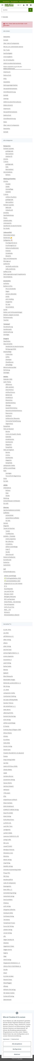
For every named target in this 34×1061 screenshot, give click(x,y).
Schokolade (9, 253)
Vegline (5, 953)
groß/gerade (9, 151)
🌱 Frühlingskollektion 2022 (12, 578)
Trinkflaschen (10, 533)
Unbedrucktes (7, 220)
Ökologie (8, 405)
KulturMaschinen (8, 819)
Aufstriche (6, 264)
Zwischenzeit (10, 554)
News (5, 122)
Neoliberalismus (11, 403)
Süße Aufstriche (10, 269)
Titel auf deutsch (8, 429)
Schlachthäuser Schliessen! (11, 501)
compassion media (9, 465)
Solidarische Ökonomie (13, 418)
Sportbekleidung (8, 215)
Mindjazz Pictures (8, 849)
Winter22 (7, 612)
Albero (5, 643)
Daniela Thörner (8, 703)
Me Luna (6, 843)
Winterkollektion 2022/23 (11, 615)
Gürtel (5, 309)
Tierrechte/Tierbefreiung (13, 421)
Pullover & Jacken (8, 148)
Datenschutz (15, 1039)
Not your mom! (8, 594)
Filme (5, 478)
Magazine (9, 444)
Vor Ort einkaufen (8, 60)
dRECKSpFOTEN (8, 713)
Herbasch (6, 789)
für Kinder (6, 228)
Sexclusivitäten (8, 899)
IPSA (4, 796)
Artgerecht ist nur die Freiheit (13, 583)
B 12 (5, 586)
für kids (8, 304)
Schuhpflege (9, 189)
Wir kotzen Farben (9, 993)
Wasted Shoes (7, 979)
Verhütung (6, 370)
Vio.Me (8, 552)
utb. (4, 936)
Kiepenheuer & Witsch (10, 799)
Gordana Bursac (8, 776)
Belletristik (9, 395)
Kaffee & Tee (7, 271)
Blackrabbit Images (9, 679)
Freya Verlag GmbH (9, 759)
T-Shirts (5, 161)
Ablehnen (17, 1054)
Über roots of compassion (11, 43)
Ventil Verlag (7, 959)
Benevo (5, 669)
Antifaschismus (10, 392)
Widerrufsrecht (8, 105)
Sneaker (8, 184)
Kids (7, 167)
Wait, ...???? (7, 609)
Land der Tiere (7, 826)
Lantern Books (7, 833)
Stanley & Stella (8, 913)
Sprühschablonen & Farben (11, 510)
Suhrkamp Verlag (8, 916)
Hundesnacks (7, 329)
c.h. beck (6, 689)
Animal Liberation (11, 294)
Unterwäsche (7, 223)
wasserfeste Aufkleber (12, 518)
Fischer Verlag (7, 746)
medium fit (9, 156)
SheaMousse (9, 362)
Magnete (6, 526)
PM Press (6, 876)
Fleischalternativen (9, 235)
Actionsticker (9, 515)
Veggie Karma (7, 949)
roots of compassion (9, 883)
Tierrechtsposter (9, 604)
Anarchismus (10, 389)
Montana (6, 856)
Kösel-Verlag (7, 816)
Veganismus (9, 423)
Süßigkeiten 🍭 (8, 240)
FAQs (5, 78)
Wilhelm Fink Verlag (9, 989)
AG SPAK (6, 633)
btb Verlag (6, 686)
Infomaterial (7, 488)
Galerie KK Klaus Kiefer (10, 766)
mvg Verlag (6, 863)
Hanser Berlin (7, 783)
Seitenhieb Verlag (8, 896)
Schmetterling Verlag (9, 893)
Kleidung (6, 498)
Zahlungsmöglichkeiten (10, 85)
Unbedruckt (9, 210)
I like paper (6, 793)
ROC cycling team (9, 599)
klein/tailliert (9, 154)
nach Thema (7, 382)
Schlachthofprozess (9, 571)
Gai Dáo (5, 763)
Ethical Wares (7, 733)
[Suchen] (30, 10)
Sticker (8, 495)
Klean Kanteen (7, 803)
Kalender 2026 (7, 379)
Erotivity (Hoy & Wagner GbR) (12, 729)
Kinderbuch (9, 397)
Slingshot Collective (9, 909)
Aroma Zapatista (11, 539)
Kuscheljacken (8, 589)
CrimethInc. (9, 544)
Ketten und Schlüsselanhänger (12, 312)
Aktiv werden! (10, 387)
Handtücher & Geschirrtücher (12, 226)
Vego (4, 956)
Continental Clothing (9, 696)
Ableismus (9, 384)
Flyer (4, 470)
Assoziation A (7, 659)
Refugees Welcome (10, 596)
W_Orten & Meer (8, 976)
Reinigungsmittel (11, 349)
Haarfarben (6, 341)
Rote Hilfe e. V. (7, 889)
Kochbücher (9, 442)
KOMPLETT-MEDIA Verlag (11, 809)
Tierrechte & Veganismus (13, 476)
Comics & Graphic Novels (13, 434)
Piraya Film (6, 873)
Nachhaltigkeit (7, 53)
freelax (5, 756)
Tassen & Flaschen (9, 528)
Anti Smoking (10, 299)
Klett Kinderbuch (8, 806)
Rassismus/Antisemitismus (14, 410)
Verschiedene (10, 307)
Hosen (5, 218)
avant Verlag (7, 663)
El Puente (6, 726)
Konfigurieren (17, 1049)
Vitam (5, 973)
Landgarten (6, 829)
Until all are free (9, 607)
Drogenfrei (9, 302)
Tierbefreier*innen (9, 923)
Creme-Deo (9, 354)
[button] (23, 5)
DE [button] (18, 5)
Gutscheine (6, 565)
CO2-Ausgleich (7, 56)
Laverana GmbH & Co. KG (11, 836)
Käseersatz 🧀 (7, 237)
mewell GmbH (7, 846)
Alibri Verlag (7, 646)
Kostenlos (6, 562)
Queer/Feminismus (11, 408)
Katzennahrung (8, 332)
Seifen (7, 357)
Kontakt (5, 40)
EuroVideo (6, 739)
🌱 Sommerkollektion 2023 (12, 581)
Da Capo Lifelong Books (10, 699)
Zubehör (8, 192)
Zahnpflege (9, 365)
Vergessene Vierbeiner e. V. (11, 963)
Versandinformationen (10, 88)
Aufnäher (6, 283)
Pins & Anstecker (11, 289)
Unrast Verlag (7, 933)
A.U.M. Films (7, 629)
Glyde (5, 773)
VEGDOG (6, 943)
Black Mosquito (8, 676)
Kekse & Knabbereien (12, 248)
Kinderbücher (10, 439)
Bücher (8, 431)
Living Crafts (7, 839)
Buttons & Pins (7, 286)
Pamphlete (6, 426)
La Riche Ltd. (7, 823)
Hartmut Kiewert (8, 786)
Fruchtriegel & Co (11, 245)
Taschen (6, 320)
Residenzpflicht (8, 879)
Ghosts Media (7, 769)
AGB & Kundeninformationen (12, 63)
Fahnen (5, 523)
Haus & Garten (7, 344)
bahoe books (7, 666)
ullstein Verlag (7, 929)
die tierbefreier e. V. (9, 706)
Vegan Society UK (8, 939)
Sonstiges (6, 334)
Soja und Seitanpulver (10, 258)
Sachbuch (9, 416)
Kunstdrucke (7, 560)
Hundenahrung (8, 327)
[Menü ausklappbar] (2, 4)
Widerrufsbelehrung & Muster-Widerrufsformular (12, 67)
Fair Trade (6, 50)
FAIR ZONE (6, 743)
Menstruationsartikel (9, 367)
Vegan (7, 291)
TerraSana (6, 919)
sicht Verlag (7, 906)
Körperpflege (7, 351)
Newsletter (6, 36)
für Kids (5, 503)
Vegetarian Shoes (8, 946)
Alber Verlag (7, 639)
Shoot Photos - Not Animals (12, 602)
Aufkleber (6, 513)
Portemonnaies (8, 317)
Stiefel (7, 186)
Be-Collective (9, 541)
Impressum (6, 1039)
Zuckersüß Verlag (8, 996)
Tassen (8, 531)
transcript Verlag (8, 926)
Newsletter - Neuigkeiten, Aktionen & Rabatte (17, 1)
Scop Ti (8, 549)
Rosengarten (7, 886)
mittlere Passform (11, 197)
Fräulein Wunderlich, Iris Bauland (13, 753)
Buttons (8, 174)
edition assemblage (9, 468)
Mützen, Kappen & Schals (11, 315)
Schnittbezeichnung (9, 92)
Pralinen (8, 250)
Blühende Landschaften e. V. (12, 683)
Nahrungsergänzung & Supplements (14, 274)
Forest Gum (6, 749)
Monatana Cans (8, 853)
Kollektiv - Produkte (9, 536)
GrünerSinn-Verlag (9, 779)
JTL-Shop (20, 1058)
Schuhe (5, 159)
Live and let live (9, 591)
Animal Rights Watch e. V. (11, 653)
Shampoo (8, 359)
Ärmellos (6, 212)
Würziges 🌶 (6, 261)
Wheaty (5, 986)
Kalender (8, 436)
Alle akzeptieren (17, 1044)
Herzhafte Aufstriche (12, 266)
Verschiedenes (7, 172)
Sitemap (5, 98)
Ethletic (5, 736)
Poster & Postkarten (9, 557)
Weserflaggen (7, 983)
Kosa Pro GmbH (8, 813)
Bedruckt (8, 207)
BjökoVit (5, 673)
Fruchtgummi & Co (11, 243)
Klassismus (9, 400)
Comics (8, 455)
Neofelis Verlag (8, 866)
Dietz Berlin (7, 709)
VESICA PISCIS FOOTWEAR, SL (12, 966)
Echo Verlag (7, 719)
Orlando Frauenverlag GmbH (12, 869)
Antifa (7, 296)
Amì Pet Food (7, 649)
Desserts (8, 256)
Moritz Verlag (7, 859)
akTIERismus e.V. (8, 636)
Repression (9, 413)
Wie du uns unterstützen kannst (13, 46)
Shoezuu (6, 903)
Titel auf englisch (8, 450)
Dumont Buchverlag (9, 716)
